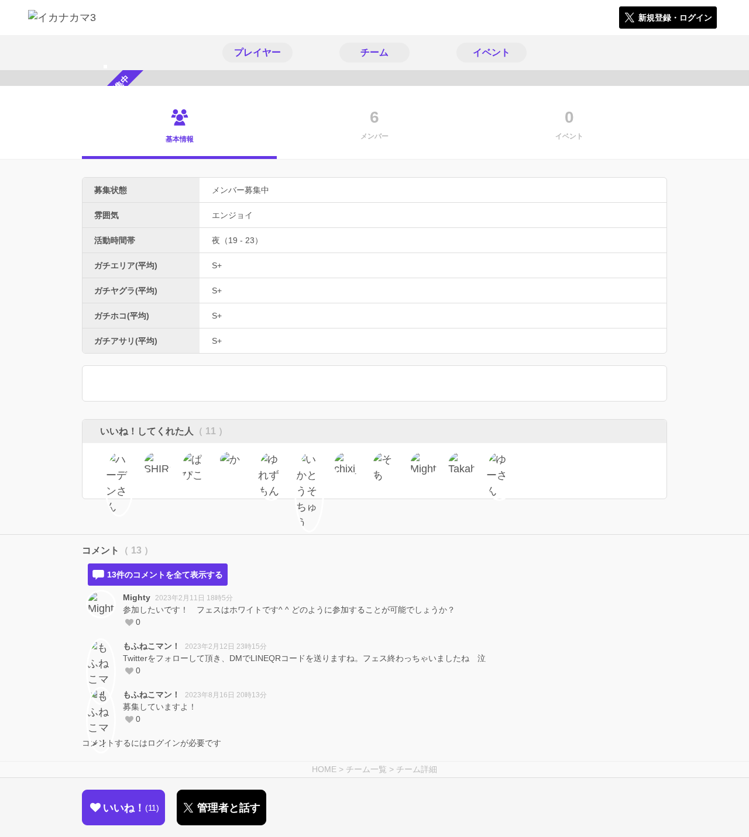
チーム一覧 (366, 769)
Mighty (136, 597)
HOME (324, 769)
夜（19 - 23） (237, 240)
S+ (217, 265)
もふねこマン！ (151, 646)
